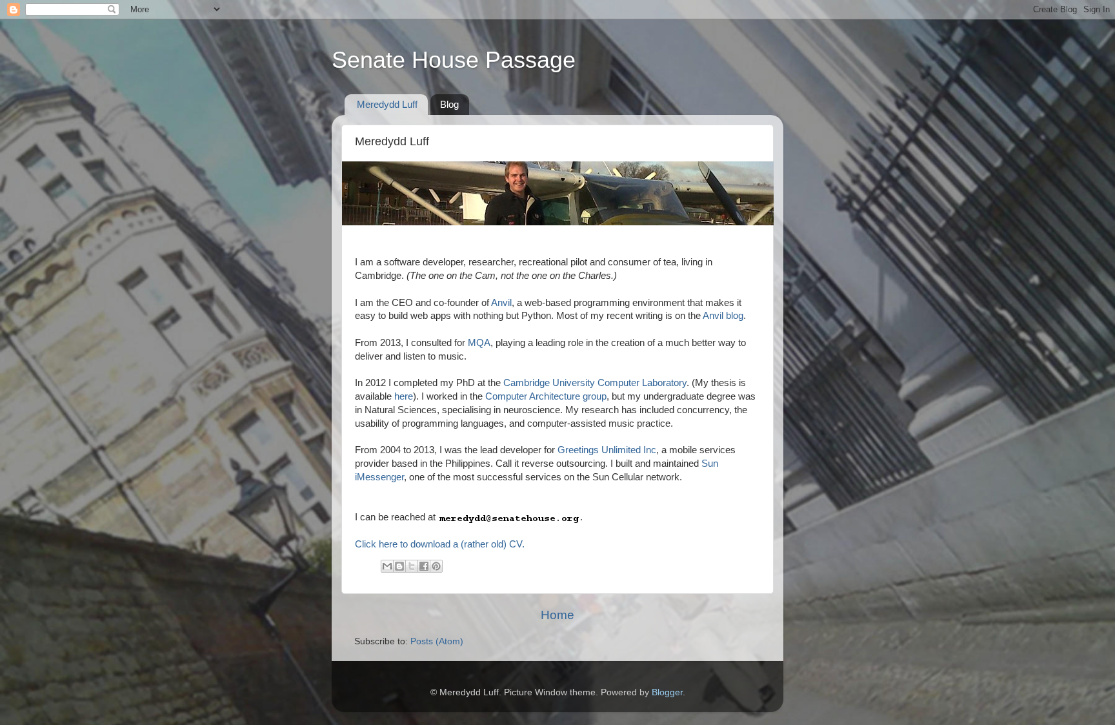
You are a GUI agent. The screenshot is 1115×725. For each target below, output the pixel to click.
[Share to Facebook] (423, 566)
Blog (449, 104)
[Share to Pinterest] (436, 566)
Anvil (501, 303)
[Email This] (387, 566)
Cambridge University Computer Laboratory (595, 383)
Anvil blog (723, 316)
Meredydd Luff (387, 104)
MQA (479, 343)
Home (557, 615)
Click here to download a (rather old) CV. (440, 544)
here (403, 396)
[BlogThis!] (399, 566)
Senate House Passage (454, 59)
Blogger (667, 692)
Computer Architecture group (546, 396)
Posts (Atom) (436, 641)
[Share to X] (411, 566)
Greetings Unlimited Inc (607, 450)
